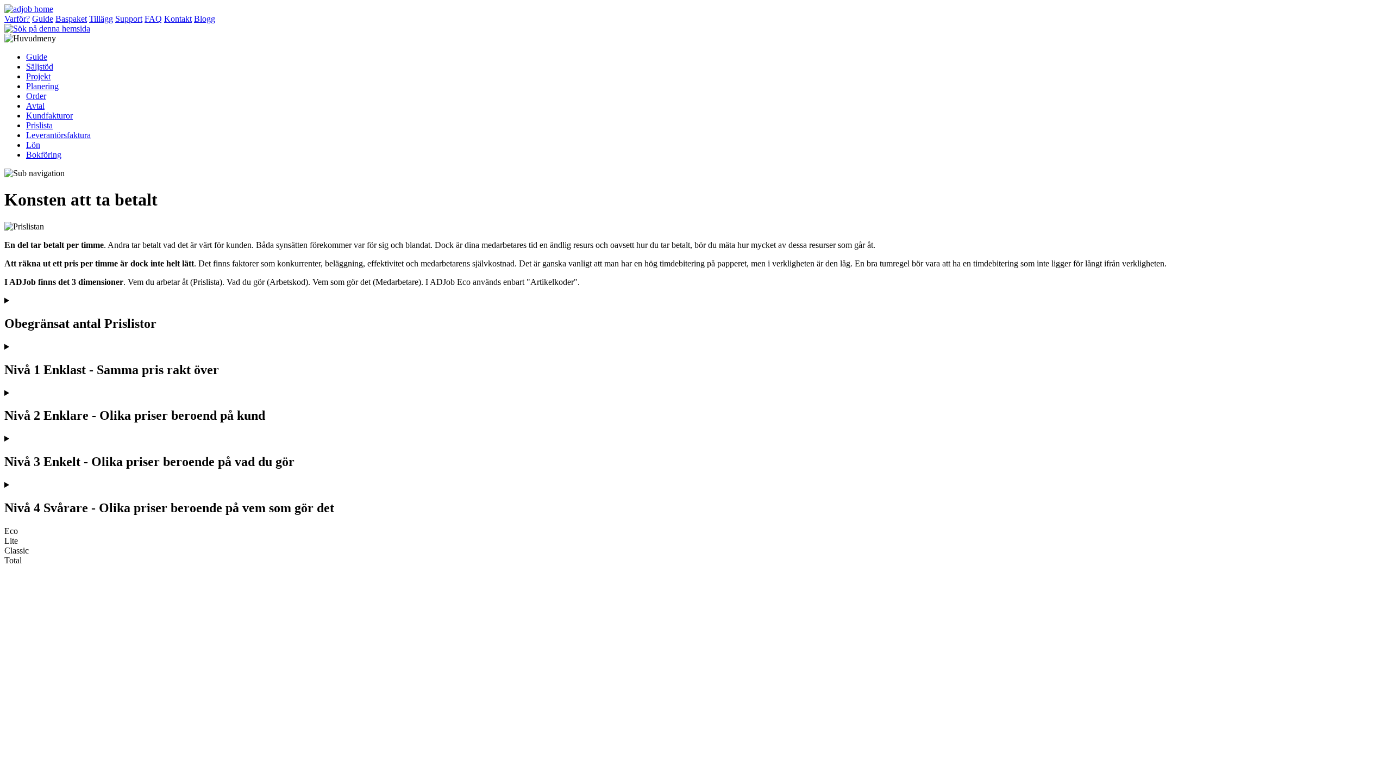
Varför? (17, 18)
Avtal (35, 105)
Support (128, 18)
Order (36, 96)
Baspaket (71, 18)
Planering (42, 86)
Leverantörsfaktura (58, 135)
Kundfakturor (49, 115)
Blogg (204, 18)
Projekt (38, 76)
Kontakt (178, 18)
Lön (33, 145)
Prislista (39, 125)
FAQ (153, 18)
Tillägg (101, 18)
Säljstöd (39, 66)
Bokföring (43, 154)
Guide (42, 18)
